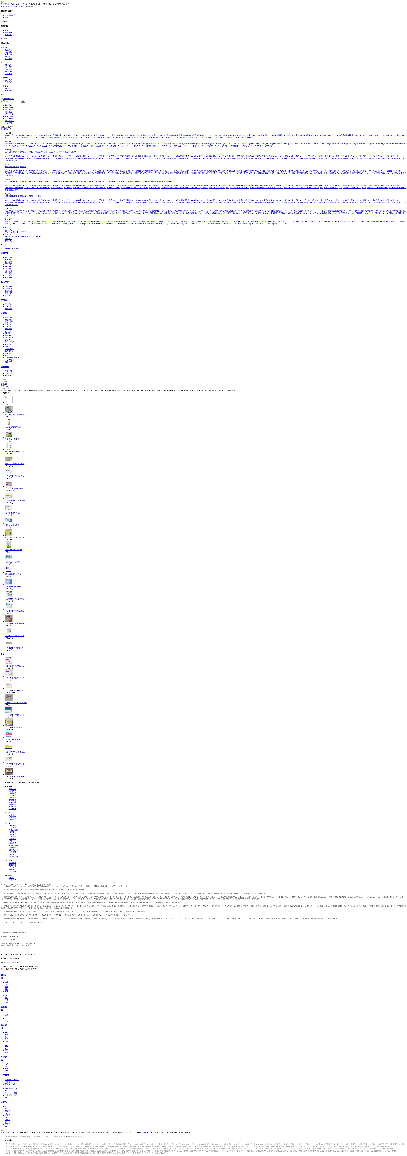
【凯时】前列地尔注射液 (14, 666)
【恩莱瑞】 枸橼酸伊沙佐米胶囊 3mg (237, 224)
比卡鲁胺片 (317, 1149)
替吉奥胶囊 (307, 1149)
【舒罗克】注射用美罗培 (14, 611)
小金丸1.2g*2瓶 (317, 213)
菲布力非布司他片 (158, 1153)
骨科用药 (23, 167)
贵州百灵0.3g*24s (366, 156)
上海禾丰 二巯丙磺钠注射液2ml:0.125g (128, 213)
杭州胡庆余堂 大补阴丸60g (164, 211)
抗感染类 (138, 181)
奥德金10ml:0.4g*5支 (329, 135)
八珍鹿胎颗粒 (113, 1151)
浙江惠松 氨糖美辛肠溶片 (14, 451)
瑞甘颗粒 (24, 221)
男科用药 (66, 181)
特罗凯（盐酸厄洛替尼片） (195, 224)
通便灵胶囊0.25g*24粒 (234, 213)
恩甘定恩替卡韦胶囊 (35, 224)
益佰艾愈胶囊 (145, 1151)
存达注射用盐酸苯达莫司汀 (295, 1146)
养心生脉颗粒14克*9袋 (249, 156)
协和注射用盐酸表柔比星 (55, 1149)
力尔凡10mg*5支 (315, 135)
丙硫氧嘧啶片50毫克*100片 (15, 211)
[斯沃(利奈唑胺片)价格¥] (9, 572)
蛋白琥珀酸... (10, 118)
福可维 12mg (259, 221)
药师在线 (4, 386)
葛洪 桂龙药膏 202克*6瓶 (338, 156)
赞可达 (256, 1144)
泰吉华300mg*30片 (65, 144)
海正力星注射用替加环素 (395, 1144)
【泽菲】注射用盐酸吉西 (14, 636)
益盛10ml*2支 (45, 137)
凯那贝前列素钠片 (218, 1146)
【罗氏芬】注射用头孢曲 (14, 476)
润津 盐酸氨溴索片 (12, 525)
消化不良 (44, 152)
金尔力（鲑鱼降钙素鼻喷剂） (146, 221)
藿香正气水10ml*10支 (292, 158)
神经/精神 (82, 181)
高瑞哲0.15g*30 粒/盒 (94, 144)
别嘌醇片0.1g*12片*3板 (364, 213)
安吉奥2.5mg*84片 (194, 144)
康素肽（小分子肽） (12, 221)
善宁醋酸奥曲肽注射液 (381, 1146)
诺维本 (234, 1149)
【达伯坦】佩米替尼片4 (14, 727)
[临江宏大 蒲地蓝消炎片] (9, 560)
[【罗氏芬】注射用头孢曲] (9, 474)
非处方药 (12, 880)
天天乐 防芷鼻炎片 (12, 439)
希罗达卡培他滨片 (154, 224)
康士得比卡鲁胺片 (308, 221)
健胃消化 (31, 181)
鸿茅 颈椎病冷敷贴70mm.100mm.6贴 (280, 211)
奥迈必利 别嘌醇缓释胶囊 (14, 415)
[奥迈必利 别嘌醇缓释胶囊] (9, 413)
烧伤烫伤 (15, 152)
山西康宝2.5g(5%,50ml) (63, 135)
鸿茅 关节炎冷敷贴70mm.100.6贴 (369, 211)
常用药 (4, 300)
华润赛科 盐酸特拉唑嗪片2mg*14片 (380, 158)
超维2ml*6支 (90, 135)
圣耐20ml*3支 (55, 137)
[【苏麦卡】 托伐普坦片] (9, 584)
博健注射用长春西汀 (90, 1149)
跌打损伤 (8, 152)
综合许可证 (47, 1136)
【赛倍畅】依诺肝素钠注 (14, 623)
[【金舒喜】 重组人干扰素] (9, 762)
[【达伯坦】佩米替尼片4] (9, 725)
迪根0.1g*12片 (22, 158)
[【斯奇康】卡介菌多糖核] (9, 774)
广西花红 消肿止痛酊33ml (292, 156)
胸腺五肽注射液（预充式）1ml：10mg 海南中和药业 (47, 221)
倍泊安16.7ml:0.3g (369, 135)
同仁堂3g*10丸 (353, 156)
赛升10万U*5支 (144, 137)
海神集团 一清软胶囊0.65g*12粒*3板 (194, 158)
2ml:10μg (8, 135)
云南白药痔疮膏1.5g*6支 (145, 211)
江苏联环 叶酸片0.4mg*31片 (208, 211)
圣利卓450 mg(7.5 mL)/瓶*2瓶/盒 (17, 144)
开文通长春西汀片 (245, 1144)
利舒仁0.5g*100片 (249, 144)
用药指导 (8, 65)
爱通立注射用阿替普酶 (235, 1146)
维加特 (299, 1149)
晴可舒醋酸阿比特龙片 (79, 1151)
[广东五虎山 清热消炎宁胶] (9, 535)
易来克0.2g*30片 (42, 144)
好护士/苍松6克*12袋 (310, 156)
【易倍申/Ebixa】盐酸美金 (15, 500)
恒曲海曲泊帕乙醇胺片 (52, 1153)
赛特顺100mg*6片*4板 (354, 144)
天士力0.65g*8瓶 (94, 137)
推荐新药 (5, 1075)
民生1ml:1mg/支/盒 (173, 135)
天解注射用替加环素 (30, 1146)
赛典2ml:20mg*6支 (225, 137)
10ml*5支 (32, 144)
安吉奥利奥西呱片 (61, 1146)
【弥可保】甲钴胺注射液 (14, 715)
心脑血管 (66, 152)
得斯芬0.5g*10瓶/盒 (284, 135)
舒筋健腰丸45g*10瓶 (331, 213)
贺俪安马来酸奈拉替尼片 (15, 1151)
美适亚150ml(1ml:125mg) (265, 144)
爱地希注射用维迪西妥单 (15, 1153)
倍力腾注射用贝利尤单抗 (340, 1146)
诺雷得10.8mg (237, 137)
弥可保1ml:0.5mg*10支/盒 (30, 135)
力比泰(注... (9, 121)
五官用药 (39, 181)
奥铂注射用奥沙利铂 (385, 1149)
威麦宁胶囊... (10, 114)
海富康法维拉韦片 (129, 1146)
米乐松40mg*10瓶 (218, 135)
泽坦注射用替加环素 (13, 1146)
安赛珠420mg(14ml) (185, 146)
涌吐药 (59, 181)
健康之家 (4, 6)
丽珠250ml (240, 146)
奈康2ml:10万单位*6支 (187, 137)
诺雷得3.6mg (247, 137)
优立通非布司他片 (281, 224)
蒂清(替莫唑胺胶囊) (383, 221)
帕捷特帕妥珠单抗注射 (233, 1151)
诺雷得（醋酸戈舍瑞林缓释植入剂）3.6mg (119, 221)
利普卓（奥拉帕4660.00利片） (92, 221)
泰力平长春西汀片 (121, 1149)
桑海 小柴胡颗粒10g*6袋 (333, 158)
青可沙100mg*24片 (20, 146)
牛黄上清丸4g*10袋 (265, 213)
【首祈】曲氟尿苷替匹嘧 (14, 488)
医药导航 (8, 230)
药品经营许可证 (59, 1136)
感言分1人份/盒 (154, 158)
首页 (6, 228)
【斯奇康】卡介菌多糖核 (14, 776)
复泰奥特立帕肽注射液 (372, 1151)
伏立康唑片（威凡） (349, 221)
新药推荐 (5, 282)
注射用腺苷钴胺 (266, 1149)
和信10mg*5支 (148, 135)
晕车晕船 (23, 152)
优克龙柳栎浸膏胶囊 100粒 (137, 224)
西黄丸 (207, 1149)
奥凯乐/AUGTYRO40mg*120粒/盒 (165, 146)
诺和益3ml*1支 (340, 144)
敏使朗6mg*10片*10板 (64, 158)
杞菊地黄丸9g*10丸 (381, 213)
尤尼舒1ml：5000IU (270, 135)
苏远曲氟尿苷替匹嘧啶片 (276, 1151)
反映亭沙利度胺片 (76, 1146)
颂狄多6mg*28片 (160, 135)
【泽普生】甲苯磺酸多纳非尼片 (163, 1151)
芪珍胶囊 (231, 221)
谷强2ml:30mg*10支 (107, 137)
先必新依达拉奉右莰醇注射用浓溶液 (56, 1151)
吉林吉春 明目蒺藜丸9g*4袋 (219, 158)
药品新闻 (8, 50)
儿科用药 (53, 181)
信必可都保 (254, 1149)
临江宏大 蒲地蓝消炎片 (13, 562)
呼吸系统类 (24, 181)
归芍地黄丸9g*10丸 (250, 213)
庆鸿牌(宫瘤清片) (363, 221)
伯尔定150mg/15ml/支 (90, 146)
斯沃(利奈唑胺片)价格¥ (13, 574)
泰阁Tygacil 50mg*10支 (120, 135)
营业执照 (37, 1136)
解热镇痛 (59, 152)
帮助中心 (8, 30)
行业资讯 (8, 54)
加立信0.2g (242, 135)
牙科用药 (8, 167)
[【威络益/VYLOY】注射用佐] (9, 701)
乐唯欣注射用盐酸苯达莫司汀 (318, 1146)
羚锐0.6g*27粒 (92, 158)
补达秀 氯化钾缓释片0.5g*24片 (186, 211)
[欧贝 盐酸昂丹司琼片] (9, 511)
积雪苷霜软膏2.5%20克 (187, 156)
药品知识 (8, 52)
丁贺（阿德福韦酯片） (214, 224)
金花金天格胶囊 (183, 1151)
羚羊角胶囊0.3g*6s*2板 (216, 213)
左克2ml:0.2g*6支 (199, 146)
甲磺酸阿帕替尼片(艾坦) (123, 1144)
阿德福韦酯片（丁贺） (103, 1144)
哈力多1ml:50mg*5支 (179, 144)
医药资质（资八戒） (169, 1149)
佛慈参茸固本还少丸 (33, 1151)
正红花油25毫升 (234, 156)
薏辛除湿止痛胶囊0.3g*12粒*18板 (195, 213)
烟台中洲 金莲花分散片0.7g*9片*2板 (243, 158)
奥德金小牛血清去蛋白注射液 (226, 1144)
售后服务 (8, 35)
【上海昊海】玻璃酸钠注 (14, 599)
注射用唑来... (10, 116)
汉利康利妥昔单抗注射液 (274, 1146)
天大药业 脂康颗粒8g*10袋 (153, 213)
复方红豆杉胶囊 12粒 (183, 221)
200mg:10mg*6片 (132, 137)
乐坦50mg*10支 (81, 137)
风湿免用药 (121, 181)
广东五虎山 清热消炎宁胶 (14, 537)
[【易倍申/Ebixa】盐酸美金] (9, 498)
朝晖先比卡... (10, 112)
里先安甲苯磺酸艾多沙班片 (140, 1149)
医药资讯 (8, 80)
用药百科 (8, 71)
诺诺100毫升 (323, 156)
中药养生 (8, 69)
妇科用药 (46, 181)
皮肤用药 (15, 181)
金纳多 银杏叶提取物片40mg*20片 (18, 156)
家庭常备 (5, 253)
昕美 (240, 1149)
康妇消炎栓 (291, 1149)
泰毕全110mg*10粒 (118, 158)
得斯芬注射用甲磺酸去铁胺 (314, 1151)
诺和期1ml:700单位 (229, 146)
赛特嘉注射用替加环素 (353, 1144)
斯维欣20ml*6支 (61, 156)
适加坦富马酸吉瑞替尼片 (15, 1149)
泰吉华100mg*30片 (79, 144)
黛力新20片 (113, 156)
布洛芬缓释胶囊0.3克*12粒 (128, 156)
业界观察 (8, 90)
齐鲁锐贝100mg (76, 146)
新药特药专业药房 (7, 4)
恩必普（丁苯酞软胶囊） (292, 221)
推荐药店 (18, 6)
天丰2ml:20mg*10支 (68, 137)
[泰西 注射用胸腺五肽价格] (9, 462)
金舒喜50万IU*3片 (47, 135)
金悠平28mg (116, 146)
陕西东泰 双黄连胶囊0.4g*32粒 (136, 158)
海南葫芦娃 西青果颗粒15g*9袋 (311, 158)
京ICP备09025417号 (147, 1132)
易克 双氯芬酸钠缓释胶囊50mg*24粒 (42, 158)
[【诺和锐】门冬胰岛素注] (9, 646)
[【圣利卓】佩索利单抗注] (9, 688)
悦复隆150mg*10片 (48, 156)
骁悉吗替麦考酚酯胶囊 (117, 224)
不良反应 (8, 74)
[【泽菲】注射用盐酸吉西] (9, 634)
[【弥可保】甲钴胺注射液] (9, 713)
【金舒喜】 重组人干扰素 (14, 764)
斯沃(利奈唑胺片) (73, 221)
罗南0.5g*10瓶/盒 (266, 146)
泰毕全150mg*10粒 (80, 158)
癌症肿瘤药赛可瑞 (12, 1144)
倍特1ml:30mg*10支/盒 (46, 213)
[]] (9, 402)
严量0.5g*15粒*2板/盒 (92, 213)
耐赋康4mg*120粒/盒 (383, 144)
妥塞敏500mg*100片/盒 (203, 135)
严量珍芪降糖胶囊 (390, 1151)
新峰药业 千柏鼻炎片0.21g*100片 (270, 156)
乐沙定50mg (312, 144)
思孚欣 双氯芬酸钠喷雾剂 (221, 1149)
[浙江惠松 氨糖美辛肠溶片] (9, 449)
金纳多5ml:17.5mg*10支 (325, 144)
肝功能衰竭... (10, 110)
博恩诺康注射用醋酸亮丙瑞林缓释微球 (77, 1153)
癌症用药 (169, 181)
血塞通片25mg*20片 (303, 213)
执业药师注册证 (11, 1136)
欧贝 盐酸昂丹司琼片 (13, 513)
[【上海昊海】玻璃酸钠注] (9, 597)
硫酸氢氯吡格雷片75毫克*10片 (149, 156)
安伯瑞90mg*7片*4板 (104, 135)
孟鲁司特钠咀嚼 (279, 1149)
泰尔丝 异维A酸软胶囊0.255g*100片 (232, 211)
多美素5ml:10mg (128, 144)
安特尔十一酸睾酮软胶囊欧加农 (180, 1146)
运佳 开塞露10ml (32, 211)
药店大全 (8, 56)
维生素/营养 (90, 181)
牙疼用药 (30, 152)
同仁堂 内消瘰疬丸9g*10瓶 (256, 211)
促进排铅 (23, 196)
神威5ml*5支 (35, 156)
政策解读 (8, 82)
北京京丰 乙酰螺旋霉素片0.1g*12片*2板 (94, 211)
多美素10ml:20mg (140, 144)
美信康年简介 (10, 15)
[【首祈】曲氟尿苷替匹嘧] (9, 486)
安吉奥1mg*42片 (222, 144)
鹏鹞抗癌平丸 (339, 1144)
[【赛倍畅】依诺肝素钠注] (9, 621)
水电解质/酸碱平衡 (149, 181)
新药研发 (8, 67)
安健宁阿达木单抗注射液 (254, 1146)
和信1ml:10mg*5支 (187, 135)
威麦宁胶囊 (216, 221)
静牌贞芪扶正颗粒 (288, 1144)
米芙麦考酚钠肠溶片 (145, 1146)
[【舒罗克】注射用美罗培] (9, 609)
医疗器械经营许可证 (75, 1136)
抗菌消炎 (73, 152)
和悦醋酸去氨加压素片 (98, 1151)
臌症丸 (373, 221)
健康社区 (11, 6)
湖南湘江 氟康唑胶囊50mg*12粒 (354, 158)
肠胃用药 (15, 167)
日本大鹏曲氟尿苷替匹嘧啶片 (255, 1151)
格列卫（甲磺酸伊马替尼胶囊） (173, 224)
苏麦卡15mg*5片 (104, 158)
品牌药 (4, 313)
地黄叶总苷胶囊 (249, 221)
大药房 (3, 248)
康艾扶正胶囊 (275, 1144)
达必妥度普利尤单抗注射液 (94, 1146)
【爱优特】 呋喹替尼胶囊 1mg (262, 224)
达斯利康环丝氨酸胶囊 (34, 1153)
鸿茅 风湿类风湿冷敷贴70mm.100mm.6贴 (309, 211)
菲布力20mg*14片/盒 (62, 213)
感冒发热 (8, 181)
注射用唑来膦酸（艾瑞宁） (201, 221)
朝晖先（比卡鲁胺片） (166, 221)
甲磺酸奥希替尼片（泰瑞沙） (52, 1144)
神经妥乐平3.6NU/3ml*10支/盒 (28, 137)
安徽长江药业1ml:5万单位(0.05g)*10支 (164, 137)
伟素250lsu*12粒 (153, 144)
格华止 (246, 1149)
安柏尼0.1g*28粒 (369, 144)
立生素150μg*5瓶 (50, 146)
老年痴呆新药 (344, 1149)
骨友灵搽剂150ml (379, 156)
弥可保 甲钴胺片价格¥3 (13, 739)
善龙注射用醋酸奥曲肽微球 (361, 1146)
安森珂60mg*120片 (105, 146)
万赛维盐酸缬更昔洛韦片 (129, 1151)
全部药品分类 (6, 129)
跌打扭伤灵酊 (198, 1149)
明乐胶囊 (224, 221)
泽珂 (336, 1149)
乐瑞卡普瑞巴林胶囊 (295, 1151)
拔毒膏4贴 (276, 213)
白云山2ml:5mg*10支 (251, 146)
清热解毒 (37, 152)
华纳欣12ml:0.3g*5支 (213, 146)
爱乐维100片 (104, 156)
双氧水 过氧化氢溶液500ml (171, 158)
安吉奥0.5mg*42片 (208, 144)
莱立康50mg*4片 (232, 135)
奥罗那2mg (53, 144)
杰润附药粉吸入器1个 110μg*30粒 (349, 135)
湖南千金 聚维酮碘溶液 (13, 550)
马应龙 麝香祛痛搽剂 (13, 427)
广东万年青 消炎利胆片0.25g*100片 (122, 211)
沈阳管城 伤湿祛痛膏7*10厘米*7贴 (270, 158)
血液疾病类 (130, 181)
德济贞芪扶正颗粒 (303, 1144)
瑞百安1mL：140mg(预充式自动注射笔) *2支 (290, 144)
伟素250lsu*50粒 (166, 144)
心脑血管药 (74, 181)
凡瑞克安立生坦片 (120, 1153)
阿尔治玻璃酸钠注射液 (201, 1146)
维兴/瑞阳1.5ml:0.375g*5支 (89, 156)
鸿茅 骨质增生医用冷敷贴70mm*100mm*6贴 (340, 211)
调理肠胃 (8, 196)
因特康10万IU (120, 137)
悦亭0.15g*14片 (72, 211)
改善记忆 (30, 196)
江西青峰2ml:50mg (78, 135)
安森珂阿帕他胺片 (197, 1151)
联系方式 (8, 17)
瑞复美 (330, 1149)
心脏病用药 (161, 181)
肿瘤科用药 (113, 181)
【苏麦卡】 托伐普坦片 (13, 586)
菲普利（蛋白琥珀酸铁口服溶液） (328, 221)
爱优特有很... (10, 123)
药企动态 (8, 88)
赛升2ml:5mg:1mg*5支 (384, 135)
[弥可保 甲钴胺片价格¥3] (9, 737)
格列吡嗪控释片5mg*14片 (172, 213)
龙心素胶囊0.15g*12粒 (347, 213)
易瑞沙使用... (10, 107)
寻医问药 (8, 59)
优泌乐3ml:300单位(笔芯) (143, 146)
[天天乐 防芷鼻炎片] (9, 437)
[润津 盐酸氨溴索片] (9, 523)
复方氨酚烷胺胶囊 (185, 1149)
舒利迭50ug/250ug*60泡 (170, 156)
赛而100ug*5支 (201, 137)
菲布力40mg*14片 (77, 213)
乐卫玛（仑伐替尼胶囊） (30, 1144)
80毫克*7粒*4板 (203, 156)
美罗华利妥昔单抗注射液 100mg (73, 224)
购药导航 (8, 32)
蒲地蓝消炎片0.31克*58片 (218, 156)
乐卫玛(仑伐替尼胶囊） (273, 221)
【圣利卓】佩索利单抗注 (14, 690)
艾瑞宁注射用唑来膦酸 (52, 224)
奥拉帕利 (239, 221)
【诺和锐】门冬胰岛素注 (14, 648)
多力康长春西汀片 (106, 1149)
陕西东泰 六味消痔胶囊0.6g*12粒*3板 (53, 211)
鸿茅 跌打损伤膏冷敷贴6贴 (392, 211)
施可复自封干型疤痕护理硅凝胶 (97, 224)
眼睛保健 (15, 196)
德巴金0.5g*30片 (63, 146)
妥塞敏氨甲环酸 (161, 1146)
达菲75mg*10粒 (73, 156)
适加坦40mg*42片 (235, 144)
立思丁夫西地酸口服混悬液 (374, 1144)
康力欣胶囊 (264, 1144)
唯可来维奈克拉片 (46, 1146)
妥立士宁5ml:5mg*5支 (36, 146)
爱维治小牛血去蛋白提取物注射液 (364, 1149)
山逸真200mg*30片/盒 (300, 135)
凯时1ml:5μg (16, 135)
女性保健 (37, 196)
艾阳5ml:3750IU (127, 146)
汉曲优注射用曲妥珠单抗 (214, 1151)
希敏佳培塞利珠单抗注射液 (322, 1144)
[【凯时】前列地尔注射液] (9, 664)
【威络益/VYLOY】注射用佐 (16, 703)
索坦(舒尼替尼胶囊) (206, 1144)
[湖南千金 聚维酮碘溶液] (9, 548)
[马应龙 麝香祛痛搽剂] (9, 425)
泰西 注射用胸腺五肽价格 (14, 464)
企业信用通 (155, 1149)
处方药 (11, 878)
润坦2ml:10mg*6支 (136, 135)
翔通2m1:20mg (212, 137)
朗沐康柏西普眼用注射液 (102, 1153)
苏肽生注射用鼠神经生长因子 (139, 1153)
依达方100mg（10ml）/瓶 (112, 144)
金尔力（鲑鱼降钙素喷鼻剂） (144, 1144)
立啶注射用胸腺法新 (113, 1146)
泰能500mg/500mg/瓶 (254, 135)
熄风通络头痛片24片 (288, 213)
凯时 (325, 1149)
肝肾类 (105, 181)
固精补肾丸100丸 (107, 213)
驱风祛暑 (51, 152)
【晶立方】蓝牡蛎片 (20, 224)
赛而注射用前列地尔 (73, 1149)
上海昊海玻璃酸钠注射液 (35, 1149)
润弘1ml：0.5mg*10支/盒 (29, 213)
